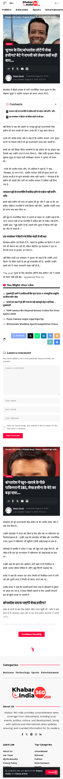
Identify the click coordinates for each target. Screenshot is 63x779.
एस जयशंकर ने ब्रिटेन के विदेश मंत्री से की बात (26, 116)
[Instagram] (36, 734)
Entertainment (50, 672)
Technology (22, 672)
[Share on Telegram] (50, 335)
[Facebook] (22, 734)
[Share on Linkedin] (43, 335)
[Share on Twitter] (17, 68)
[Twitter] (26, 734)
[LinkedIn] (40, 734)
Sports (35, 672)
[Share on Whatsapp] (37, 335)
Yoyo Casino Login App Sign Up (25, 319)
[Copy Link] (50, 342)
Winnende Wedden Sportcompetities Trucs (32, 324)
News (9, 44)
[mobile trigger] (5, 3)
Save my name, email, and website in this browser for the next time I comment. (32, 427)
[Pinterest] (31, 734)
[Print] (27, 68)
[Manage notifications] (55, 772)
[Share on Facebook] (13, 68)
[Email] (22, 68)
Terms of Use (21, 774)
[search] (49, 3)
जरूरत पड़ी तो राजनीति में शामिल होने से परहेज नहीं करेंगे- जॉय (32, 111)
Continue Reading (32, 634)
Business (8, 672)
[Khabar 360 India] (31, 3)
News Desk (18, 76)
